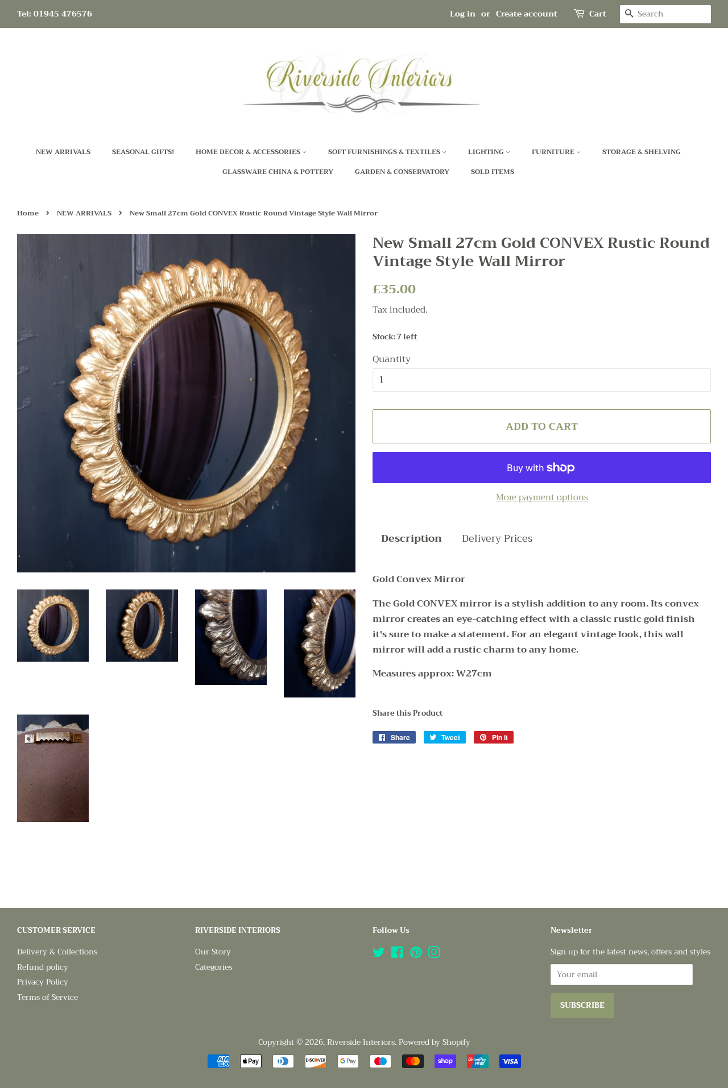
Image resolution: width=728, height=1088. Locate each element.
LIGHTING (487, 151)
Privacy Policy (42, 982)
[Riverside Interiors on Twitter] (379, 954)
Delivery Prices (497, 538)
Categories (213, 967)
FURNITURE (554, 151)
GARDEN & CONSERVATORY (402, 171)
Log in (462, 13)
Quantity (392, 359)
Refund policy (42, 967)
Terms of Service (47, 997)
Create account (526, 13)
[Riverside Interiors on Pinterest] (416, 954)
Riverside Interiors (361, 1042)
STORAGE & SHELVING (641, 151)
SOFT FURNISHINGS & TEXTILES (385, 151)
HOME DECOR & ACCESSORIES (249, 151)
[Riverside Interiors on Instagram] (434, 954)
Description (411, 538)
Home (28, 213)
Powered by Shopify (434, 1042)
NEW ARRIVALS (63, 151)
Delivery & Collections (57, 951)
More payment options (542, 497)
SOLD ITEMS (492, 171)
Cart (597, 13)
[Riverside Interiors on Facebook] (397, 954)
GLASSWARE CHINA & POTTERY (277, 171)
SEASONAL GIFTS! (143, 151)
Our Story (213, 951)
